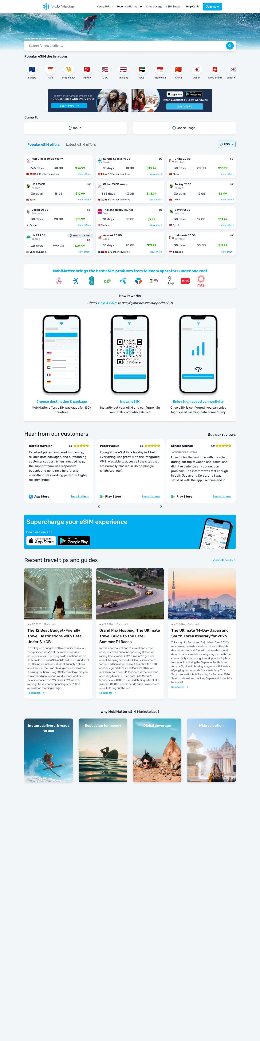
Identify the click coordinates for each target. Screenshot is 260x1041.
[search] (230, 46)
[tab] (43, 145)
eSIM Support (174, 6)
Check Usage (154, 6)
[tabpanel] (130, 203)
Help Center (193, 6)
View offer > (84, 174)
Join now (212, 6)
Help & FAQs (107, 303)
